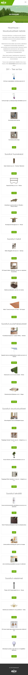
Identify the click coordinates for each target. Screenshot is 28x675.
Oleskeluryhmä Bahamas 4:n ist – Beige (14, 394)
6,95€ (14, 532)
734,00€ (14, 277)
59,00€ (14, 297)
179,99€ (14, 193)
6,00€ (14, 552)
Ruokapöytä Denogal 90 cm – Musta (14, 224)
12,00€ (14, 108)
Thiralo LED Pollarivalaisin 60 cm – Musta (14, 590)
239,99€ (14, 617)
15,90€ (14, 512)
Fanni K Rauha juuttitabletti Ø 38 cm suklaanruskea (14, 524)
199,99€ (14, 173)
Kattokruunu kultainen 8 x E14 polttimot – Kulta (14, 609)
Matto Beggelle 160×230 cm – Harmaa (14, 250)
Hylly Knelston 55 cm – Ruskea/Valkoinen (14, 166)
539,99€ (14, 212)
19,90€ (14, 88)
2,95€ (14, 147)
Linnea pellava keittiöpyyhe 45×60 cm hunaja (14, 544)
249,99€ (14, 382)
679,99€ (14, 343)
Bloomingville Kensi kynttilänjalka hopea (14, 420)
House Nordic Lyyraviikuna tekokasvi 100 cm (14, 459)
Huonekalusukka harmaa (14, 120)
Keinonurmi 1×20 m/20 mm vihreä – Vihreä (14, 374)
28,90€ (14, 571)
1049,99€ (14, 362)
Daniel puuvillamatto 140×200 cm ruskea (14, 290)
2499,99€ (14, 401)
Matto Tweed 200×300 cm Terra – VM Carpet (14, 309)
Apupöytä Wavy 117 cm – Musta (14, 185)
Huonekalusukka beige (14, 139)
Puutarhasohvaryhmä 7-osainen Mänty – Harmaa (14, 335)
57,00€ (14, 467)
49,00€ (14, 636)
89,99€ (14, 597)
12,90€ (14, 428)
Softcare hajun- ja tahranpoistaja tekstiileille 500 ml (14, 100)
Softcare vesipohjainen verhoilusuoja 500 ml (14, 81)
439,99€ (14, 258)
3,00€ (14, 127)
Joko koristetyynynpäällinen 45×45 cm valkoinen (14, 564)
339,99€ (14, 232)
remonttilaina (12, 63)
